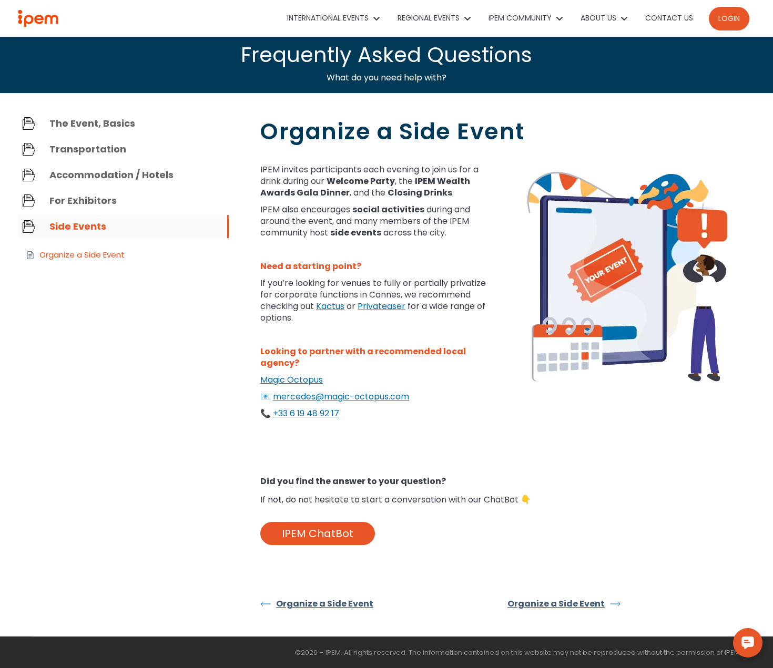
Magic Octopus (291, 380)
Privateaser (381, 306)
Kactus (330, 306)
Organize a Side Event (324, 604)
